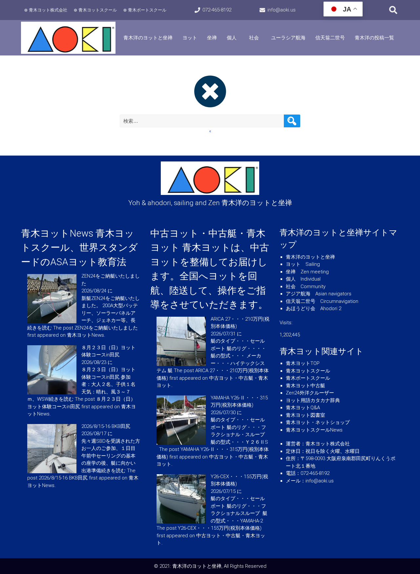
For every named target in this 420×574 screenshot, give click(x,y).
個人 (232, 38)
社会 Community (306, 286)
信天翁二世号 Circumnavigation (322, 301)
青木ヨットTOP (303, 363)
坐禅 (212, 38)
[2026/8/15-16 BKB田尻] (51, 472)
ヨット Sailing (303, 264)
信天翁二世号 (330, 38)
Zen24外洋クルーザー (310, 393)
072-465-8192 (216, 10)
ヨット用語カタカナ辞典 (313, 400)
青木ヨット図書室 (305, 415)
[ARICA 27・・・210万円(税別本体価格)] (181, 364)
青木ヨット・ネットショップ (318, 422)
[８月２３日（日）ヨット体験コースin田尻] (51, 393)
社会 (256, 38)
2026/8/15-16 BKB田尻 (105, 426)
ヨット (189, 38)
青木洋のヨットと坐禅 (148, 38)
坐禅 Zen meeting (307, 272)
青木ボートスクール (147, 10)
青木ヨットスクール (97, 10)
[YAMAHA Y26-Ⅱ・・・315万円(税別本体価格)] (181, 443)
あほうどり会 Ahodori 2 (313, 308)
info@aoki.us (281, 10)
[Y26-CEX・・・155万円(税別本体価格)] (181, 522)
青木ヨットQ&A (303, 408)
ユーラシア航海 (288, 38)
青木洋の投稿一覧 (374, 38)
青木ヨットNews (57, 233)
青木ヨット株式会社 (48, 10)
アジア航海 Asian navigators (318, 294)
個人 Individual (303, 279)
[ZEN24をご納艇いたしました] (51, 322)
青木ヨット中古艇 (305, 386)
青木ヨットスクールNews (314, 430)
